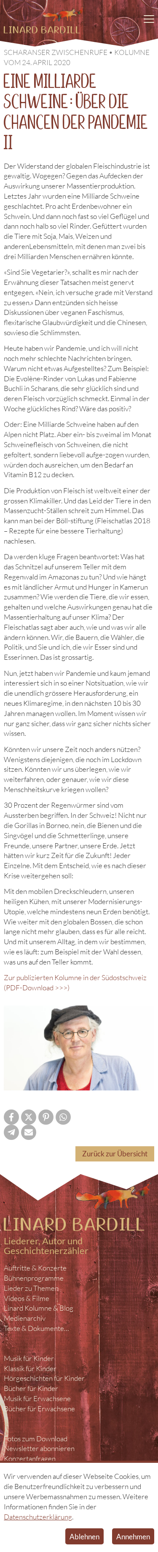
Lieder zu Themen (31, 1288)
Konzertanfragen (30, 1458)
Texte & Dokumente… (36, 1328)
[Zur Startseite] (44, 20)
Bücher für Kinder (31, 1388)
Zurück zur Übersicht (114, 1153)
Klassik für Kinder (30, 1368)
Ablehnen (84, 1536)
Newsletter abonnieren (39, 1448)
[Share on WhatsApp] (63, 1117)
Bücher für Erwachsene (39, 1408)
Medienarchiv (25, 1318)
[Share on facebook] (11, 1117)
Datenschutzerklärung (38, 1516)
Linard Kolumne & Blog (38, 1307)
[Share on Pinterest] (46, 1117)
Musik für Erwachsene (37, 1398)
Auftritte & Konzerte (35, 1267)
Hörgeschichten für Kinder (44, 1378)
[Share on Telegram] (11, 1132)
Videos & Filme (26, 1298)
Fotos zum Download (35, 1438)
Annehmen (133, 1536)
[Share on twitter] (28, 1117)
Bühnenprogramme (34, 1277)
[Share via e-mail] (28, 1132)
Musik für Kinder (29, 1358)
